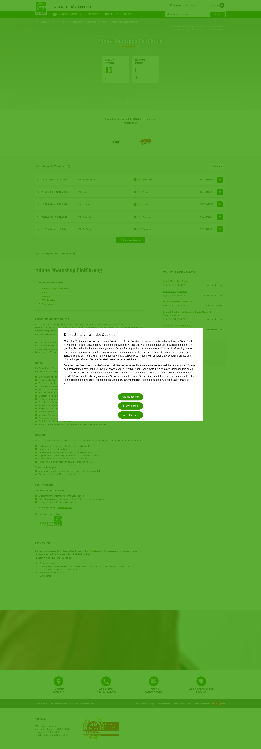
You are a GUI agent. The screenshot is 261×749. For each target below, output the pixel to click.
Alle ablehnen (130, 415)
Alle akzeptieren (130, 397)
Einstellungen (130, 406)
